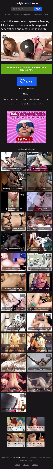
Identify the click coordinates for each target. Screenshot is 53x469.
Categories (25, 15)
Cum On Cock (35, 99)
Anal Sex (15, 99)
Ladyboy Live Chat (40, 15)
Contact (35, 465)
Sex (34, 104)
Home (7, 15)
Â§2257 (26, 465)
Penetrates (25, 104)
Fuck (46, 99)
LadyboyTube (26, 3)
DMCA (17, 465)
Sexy (41, 104)
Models (16, 15)
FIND (38, 9)
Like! (29, 81)
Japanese (13, 104)
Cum (24, 99)
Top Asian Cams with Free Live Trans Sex (26, 69)
